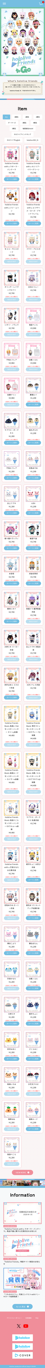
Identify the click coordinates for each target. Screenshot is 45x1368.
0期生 (16, 117)
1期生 (27, 117)
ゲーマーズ (12, 123)
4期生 (35, 123)
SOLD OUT (11, 262)
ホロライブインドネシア (22, 134)
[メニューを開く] (4, 3)
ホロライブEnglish (13, 140)
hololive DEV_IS (32, 140)
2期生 (38, 117)
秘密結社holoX (28, 128)
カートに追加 (12, 179)
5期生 (14, 128)
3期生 (24, 123)
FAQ (37, 1318)
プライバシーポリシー (14, 1318)
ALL (6, 117)
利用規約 (29, 1318)
